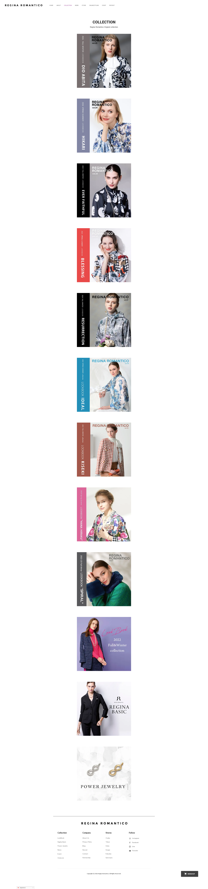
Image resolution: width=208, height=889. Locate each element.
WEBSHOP (191, 874)
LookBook (61, 838)
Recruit (84, 850)
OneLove (61, 858)
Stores (109, 833)
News (59, 850)
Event (60, 854)
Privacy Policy (87, 842)
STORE (84, 5)
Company (86, 833)
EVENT (104, 5)
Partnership (86, 858)
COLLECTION (68, 5)
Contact (85, 854)
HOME (51, 5)
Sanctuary (109, 858)
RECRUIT (112, 5)
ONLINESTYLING (94, 5)
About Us (85, 838)
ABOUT (58, 5)
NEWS (77, 5)
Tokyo (108, 842)
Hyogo (108, 850)
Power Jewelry (63, 846)
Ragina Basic (62, 842)
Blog (83, 846)
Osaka (108, 838)
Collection (62, 833)
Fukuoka (108, 854)
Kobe (107, 846)
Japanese (22, 887)
